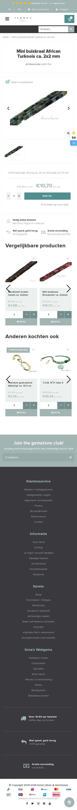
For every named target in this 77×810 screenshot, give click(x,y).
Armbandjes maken (39, 616)
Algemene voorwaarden (38, 500)
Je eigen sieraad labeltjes (39, 553)
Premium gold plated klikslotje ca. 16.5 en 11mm (20, 384)
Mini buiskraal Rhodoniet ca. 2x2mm (55, 293)
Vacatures (38, 574)
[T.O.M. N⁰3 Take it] (56, 362)
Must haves (38, 674)
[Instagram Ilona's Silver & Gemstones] (38, 804)
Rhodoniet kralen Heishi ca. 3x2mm (18, 293)
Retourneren (38, 516)
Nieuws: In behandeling (38, 679)
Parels (38, 685)
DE (9, 9)
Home (6, 37)
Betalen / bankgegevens (38, 489)
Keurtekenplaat (38, 569)
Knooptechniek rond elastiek (38, 638)
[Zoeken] (71, 29)
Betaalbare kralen (38, 696)
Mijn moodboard (40, 9)
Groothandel (38, 563)
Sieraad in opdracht (38, 611)
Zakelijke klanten (38, 558)
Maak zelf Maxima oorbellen (38, 621)
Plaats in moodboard (22, 82)
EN (19, 9)
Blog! (38, 594)
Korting (39, 547)
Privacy (39, 506)
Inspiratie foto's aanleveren (38, 632)
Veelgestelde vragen (39, 495)
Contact (38, 522)
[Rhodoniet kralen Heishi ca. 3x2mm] (21, 271)
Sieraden (38, 669)
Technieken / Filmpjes (38, 600)
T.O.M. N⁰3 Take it (52, 383)
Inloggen (64, 9)
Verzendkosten (38, 511)
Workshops (38, 605)
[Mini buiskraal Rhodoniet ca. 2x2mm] (56, 271)
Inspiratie (38, 627)
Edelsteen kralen (38, 658)
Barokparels (38, 690)
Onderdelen (38, 663)
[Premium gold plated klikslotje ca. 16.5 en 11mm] (21, 362)
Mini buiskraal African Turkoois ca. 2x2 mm (33, 37)
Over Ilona (39, 542)
